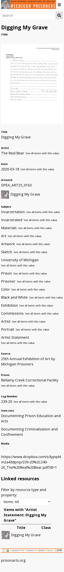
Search (59, 15)
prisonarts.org (13, 560)
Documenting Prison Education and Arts (31, 418)
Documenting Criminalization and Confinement (29, 432)
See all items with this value (42, 153)
